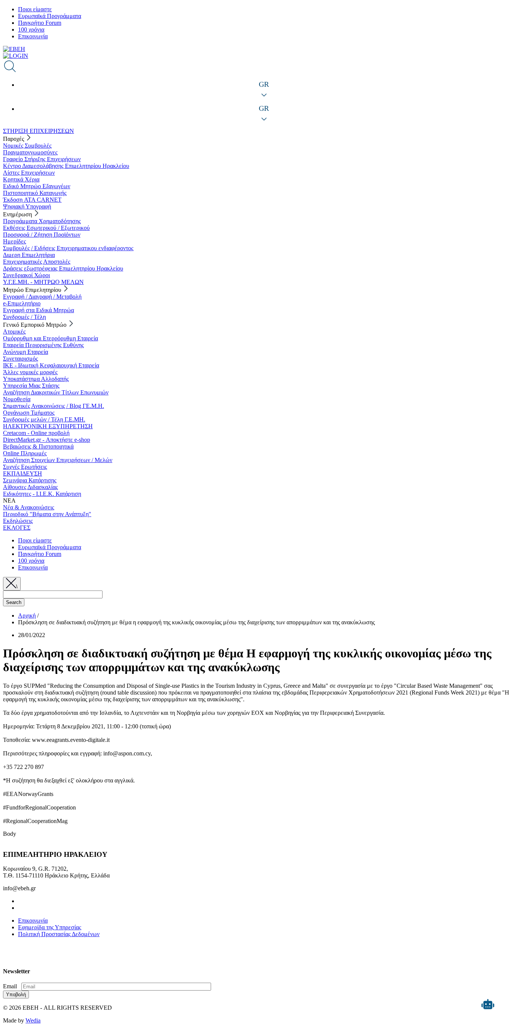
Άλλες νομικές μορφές (30, 372)
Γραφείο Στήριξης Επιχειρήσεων (42, 159)
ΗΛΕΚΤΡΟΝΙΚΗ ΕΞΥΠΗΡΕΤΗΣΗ (48, 426)
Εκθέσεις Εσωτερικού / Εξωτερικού (46, 228)
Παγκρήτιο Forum (39, 23)
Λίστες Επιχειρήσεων (29, 172)
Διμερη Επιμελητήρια (29, 255)
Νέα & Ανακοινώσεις (28, 507)
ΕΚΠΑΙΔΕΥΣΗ (22, 473)
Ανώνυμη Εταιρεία (25, 352)
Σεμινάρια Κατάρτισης (29, 480)
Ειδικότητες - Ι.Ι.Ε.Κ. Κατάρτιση (42, 494)
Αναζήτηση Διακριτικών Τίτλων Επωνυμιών (56, 392)
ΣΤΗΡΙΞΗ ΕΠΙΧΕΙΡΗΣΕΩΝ (38, 131)
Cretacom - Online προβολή (36, 433)
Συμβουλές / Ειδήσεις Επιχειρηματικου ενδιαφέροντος (68, 248)
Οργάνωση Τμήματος (28, 412)
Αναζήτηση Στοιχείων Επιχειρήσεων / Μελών (57, 460)
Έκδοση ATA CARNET (32, 199)
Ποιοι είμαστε (35, 9)
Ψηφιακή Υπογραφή (27, 206)
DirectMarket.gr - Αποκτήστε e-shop (46, 439)
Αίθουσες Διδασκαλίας (30, 487)
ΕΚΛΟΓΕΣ (16, 527)
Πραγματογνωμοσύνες (30, 152)
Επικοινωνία (33, 36)
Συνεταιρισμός (20, 358)
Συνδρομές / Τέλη (24, 317)
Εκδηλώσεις (18, 521)
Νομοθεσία (16, 399)
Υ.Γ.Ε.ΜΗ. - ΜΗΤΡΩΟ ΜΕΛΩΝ (43, 282)
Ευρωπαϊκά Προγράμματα (49, 16)
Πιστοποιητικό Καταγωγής (34, 193)
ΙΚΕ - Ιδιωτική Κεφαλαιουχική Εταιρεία (51, 365)
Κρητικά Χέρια (21, 179)
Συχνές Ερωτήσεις (25, 467)
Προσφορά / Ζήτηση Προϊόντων (41, 234)
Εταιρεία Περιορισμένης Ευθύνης (43, 345)
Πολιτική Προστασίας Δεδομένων (59, 934)
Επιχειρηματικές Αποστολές (36, 261)
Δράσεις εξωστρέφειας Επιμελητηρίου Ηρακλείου (63, 268)
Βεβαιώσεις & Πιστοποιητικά (38, 446)
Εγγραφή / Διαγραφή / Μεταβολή (42, 296)
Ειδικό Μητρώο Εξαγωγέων (36, 186)
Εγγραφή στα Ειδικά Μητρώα (38, 310)
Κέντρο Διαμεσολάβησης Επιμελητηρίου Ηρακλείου (66, 166)
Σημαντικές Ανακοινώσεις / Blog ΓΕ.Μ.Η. (53, 406)
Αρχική (27, 615)
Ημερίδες (14, 241)
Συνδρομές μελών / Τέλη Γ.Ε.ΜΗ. (44, 419)
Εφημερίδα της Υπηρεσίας (49, 927)
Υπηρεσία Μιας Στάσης (31, 385)
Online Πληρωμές (25, 453)
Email (10, 986)
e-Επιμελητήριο (22, 303)
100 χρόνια (31, 29)
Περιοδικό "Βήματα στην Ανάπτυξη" (47, 514)
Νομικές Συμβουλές (27, 145)
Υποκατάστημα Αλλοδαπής (36, 379)
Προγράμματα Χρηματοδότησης (42, 221)
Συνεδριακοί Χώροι (26, 275)
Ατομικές (14, 331)
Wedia (33, 1020)
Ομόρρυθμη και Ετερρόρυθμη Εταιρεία (50, 338)
